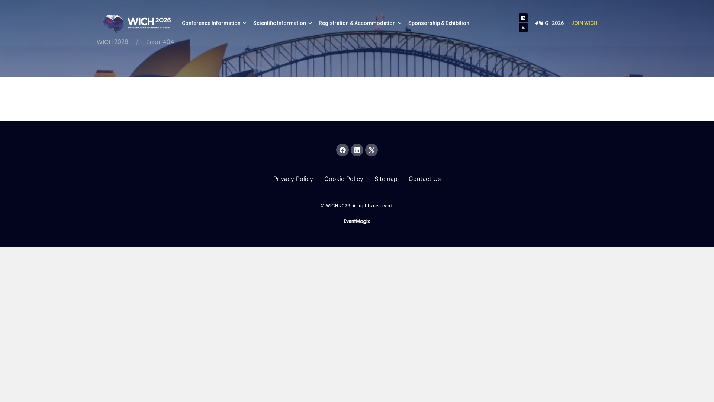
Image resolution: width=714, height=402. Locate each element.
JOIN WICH (584, 23)
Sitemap (386, 178)
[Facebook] (342, 150)
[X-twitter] (523, 27)
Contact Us (425, 178)
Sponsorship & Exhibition (438, 23)
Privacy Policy (293, 178)
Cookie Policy (343, 178)
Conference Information (211, 23)
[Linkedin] (523, 17)
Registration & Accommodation (357, 23)
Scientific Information (279, 23)
